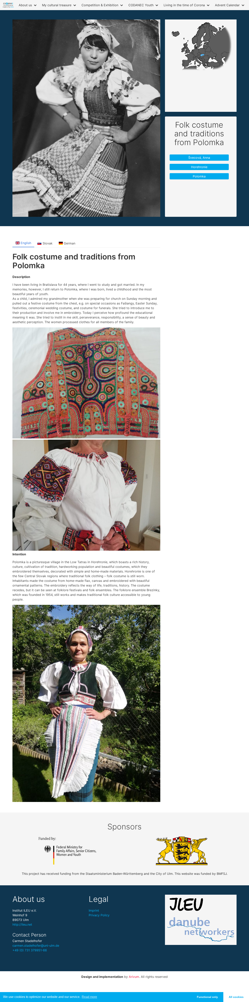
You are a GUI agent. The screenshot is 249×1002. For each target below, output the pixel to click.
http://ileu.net (22, 924)
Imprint (94, 910)
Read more (89, 996)
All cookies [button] (236, 996)
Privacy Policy (99, 915)
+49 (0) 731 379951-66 (29, 950)
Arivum (134, 977)
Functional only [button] (207, 996)
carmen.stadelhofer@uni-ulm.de (35, 945)
